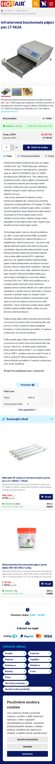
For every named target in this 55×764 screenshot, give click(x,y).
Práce (8, 677)
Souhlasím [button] (27, 754)
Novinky (9, 671)
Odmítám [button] (27, 746)
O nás (33, 671)
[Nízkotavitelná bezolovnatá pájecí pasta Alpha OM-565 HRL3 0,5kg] (27, 538)
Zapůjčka (34, 659)
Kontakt (8, 653)
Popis (9, 156)
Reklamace (10, 665)
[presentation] (4, 59)
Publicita (34, 653)
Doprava (9, 659)
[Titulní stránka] (13, 4)
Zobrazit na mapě (27, 628)
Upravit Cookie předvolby (17, 689)
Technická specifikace (30, 156)
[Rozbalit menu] (51, 4)
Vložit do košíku (39, 147)
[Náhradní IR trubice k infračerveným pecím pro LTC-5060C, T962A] (27, 451)
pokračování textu (9, 111)
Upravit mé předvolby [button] (27, 739)
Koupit (48, 497)
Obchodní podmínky (15, 683)
